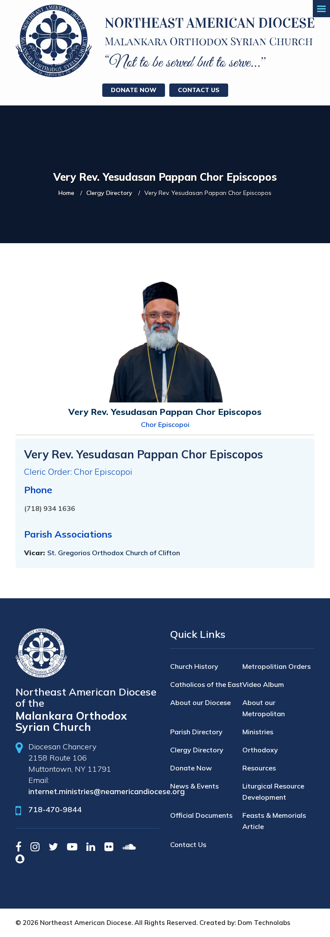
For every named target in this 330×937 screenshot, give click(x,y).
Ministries (257, 731)
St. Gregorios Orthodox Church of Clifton (113, 552)
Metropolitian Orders (276, 666)
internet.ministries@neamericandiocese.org (106, 791)
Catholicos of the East (206, 684)
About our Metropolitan (263, 708)
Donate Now (133, 90)
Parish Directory (196, 731)
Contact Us (199, 90)
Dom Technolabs (264, 922)
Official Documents (201, 815)
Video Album (263, 684)
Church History (194, 666)
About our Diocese (200, 702)
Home (66, 193)
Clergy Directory (109, 193)
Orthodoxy (260, 749)
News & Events (194, 786)
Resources (259, 768)
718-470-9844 (55, 809)
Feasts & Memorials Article (274, 821)
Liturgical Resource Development (273, 791)
